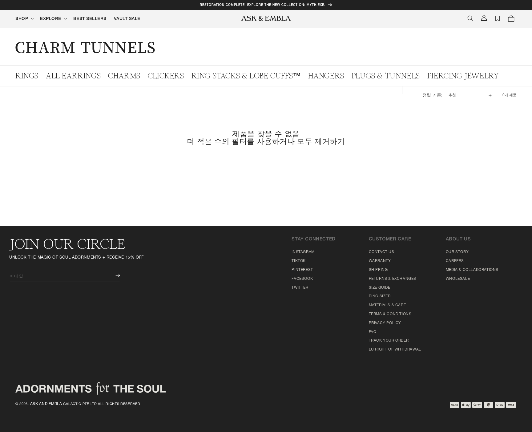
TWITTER (300, 288)
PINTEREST (302, 270)
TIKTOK (299, 261)
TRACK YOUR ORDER (389, 341)
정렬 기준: (432, 95)
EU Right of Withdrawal (395, 349)
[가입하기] (113, 275)
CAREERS (455, 261)
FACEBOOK (302, 279)
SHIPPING (378, 270)
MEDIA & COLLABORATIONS (472, 270)
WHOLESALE (458, 279)
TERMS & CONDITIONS (390, 314)
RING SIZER (380, 296)
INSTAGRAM (303, 252)
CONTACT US (381, 252)
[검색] (470, 18)
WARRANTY (380, 261)
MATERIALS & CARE (387, 305)
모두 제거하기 (321, 142)
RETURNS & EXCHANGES (392, 279)
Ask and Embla (46, 404)
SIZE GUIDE (379, 288)
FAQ (373, 332)
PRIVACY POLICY (385, 323)
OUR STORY (457, 252)
